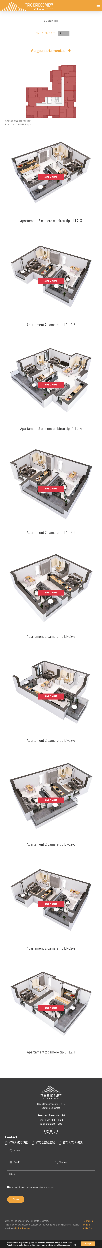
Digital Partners (22, 1228)
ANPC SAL (88, 1228)
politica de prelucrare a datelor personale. (38, 1187)
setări (75, 1245)
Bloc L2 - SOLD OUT (45, 33)
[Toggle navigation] (98, 5)
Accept (88, 1244)
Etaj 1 (63, 33)
